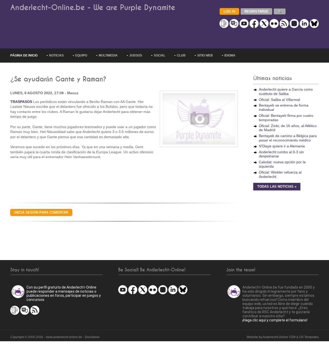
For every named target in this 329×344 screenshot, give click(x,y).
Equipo (81, 55)
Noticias (56, 55)
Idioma (229, 55)
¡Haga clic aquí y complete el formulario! (274, 320)
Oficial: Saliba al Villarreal (279, 100)
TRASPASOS (21, 102)
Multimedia (108, 55)
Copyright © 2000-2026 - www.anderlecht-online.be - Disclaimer (55, 337)
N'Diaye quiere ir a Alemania (282, 146)
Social (159, 55)
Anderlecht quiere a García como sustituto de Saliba (286, 91)
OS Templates (309, 337)
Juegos (135, 55)
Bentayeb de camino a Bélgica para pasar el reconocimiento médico (288, 138)
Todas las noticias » (276, 186)
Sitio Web (205, 55)
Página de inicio (24, 55)
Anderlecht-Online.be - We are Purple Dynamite (92, 7)
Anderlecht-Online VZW (279, 337)
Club (181, 55)
